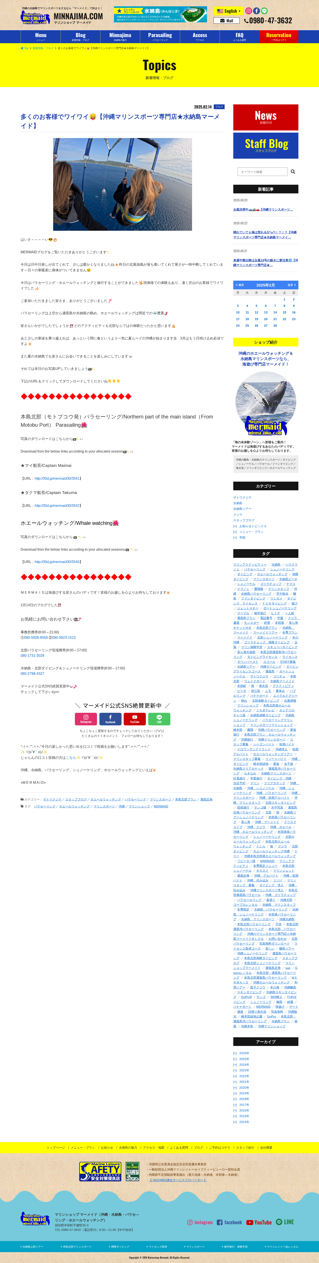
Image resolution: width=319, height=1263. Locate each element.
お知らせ (107, 1147)
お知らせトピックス (253, 526)
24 (238, 325)
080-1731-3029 (32, 655)
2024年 (244, 1064)
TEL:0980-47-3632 (68, 1230)
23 (294, 319)
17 (238, 319)
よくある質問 (179, 1147)
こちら (71, 757)
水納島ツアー (242, 508)
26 (256, 325)
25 (247, 325)
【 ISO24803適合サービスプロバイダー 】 (178, 1180)
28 (275, 325)
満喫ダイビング (120, 1246)
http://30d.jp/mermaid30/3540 (57, 562)
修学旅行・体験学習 (236, 1246)
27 (266, 325)
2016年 (244, 1110)
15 (284, 312)
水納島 (237, 503)
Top (26, 48)
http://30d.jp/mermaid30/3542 (57, 505)
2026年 (244, 1053)
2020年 (244, 1087)
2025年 (244, 1059)
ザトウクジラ (242, 497)
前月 (241, 285)
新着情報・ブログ (43, 48)
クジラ (237, 514)
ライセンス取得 (158, 1246)
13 (266, 312)
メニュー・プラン (251, 532)
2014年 (244, 1122)
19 (256, 319)
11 (247, 312)
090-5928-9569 (36, 637)
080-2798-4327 (32, 673)
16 (294, 312)
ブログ (198, 1147)
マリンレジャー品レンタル (282, 1246)
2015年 (244, 1116)
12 (256, 312)
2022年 (244, 1076)
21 (275, 319)
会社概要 (266, 1147)
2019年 (244, 1093)
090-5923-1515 (64, 637)
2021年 (244, 1082)
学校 (242, 537)
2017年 (244, 1105)
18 (247, 319)
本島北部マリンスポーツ (77, 1246)
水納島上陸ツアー (33, 1246)
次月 (290, 285)
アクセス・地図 (153, 1147)
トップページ (56, 1147)
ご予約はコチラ (219, 1147)
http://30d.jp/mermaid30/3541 (57, 478)
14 (275, 312)
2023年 (244, 1070)
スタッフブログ (244, 520)
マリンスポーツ (195, 1246)
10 (238, 312)
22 (284, 319)
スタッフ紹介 (245, 1147)
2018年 (244, 1099)
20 (266, 319)
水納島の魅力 (128, 1147)
